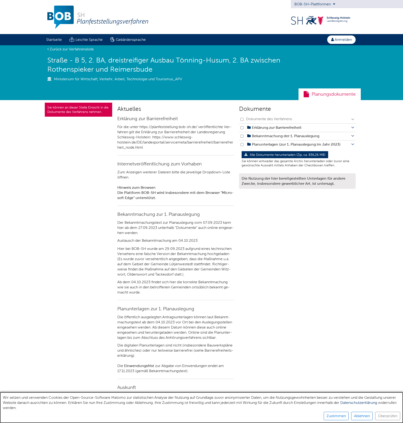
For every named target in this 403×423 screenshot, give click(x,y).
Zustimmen (336, 416)
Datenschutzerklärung (358, 403)
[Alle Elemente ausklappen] (353, 119)
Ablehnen (362, 416)
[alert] (201, 407)
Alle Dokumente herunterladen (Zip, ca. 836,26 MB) (287, 155)
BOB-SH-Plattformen (313, 4)
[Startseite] (95, 21)
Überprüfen (387, 416)
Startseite (54, 40)
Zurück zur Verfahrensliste (71, 49)
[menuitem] (54, 39)
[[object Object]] (249, 128)
